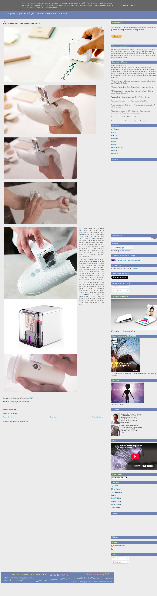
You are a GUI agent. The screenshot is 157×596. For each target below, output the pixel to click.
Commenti (117, 290)
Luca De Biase (116, 498)
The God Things (91, 236)
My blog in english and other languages (128, 260)
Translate (127, 251)
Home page (53, 417)
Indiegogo (86, 294)
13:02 (31, 398)
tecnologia (25, 401)
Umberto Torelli (116, 501)
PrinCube (82, 232)
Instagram (135, 268)
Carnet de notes (116, 492)
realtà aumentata (117, 147)
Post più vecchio (98, 417)
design (12, 401)
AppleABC (114, 486)
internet (113, 141)
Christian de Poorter (118, 546)
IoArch (113, 495)
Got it (133, 5)
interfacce (114, 138)
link (131, 55)
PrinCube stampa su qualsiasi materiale (21, 23)
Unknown (115, 549)
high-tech (18, 401)
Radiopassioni (116, 504)
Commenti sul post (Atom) (19, 421)
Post (116, 287)
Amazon (144, 49)
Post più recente (8, 417)
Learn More (123, 5)
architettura (115, 129)
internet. (114, 144)
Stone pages (115, 507)
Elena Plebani (116, 489)
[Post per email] (33, 398)
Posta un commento (10, 414)
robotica (114, 150)
